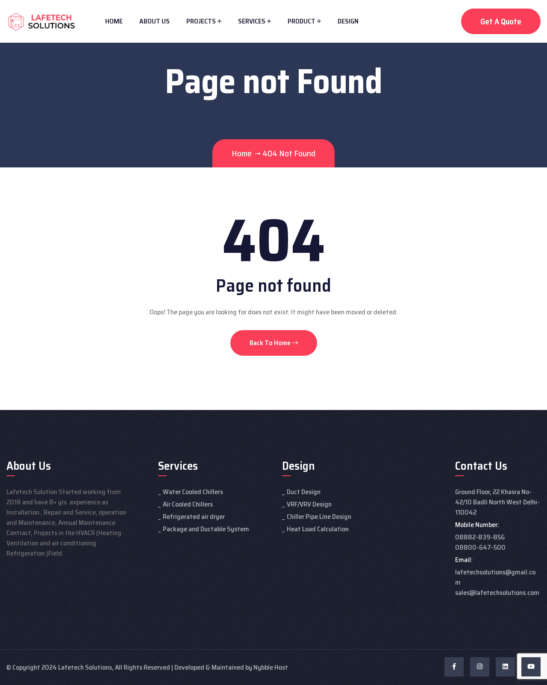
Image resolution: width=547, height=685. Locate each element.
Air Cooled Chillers (188, 504)
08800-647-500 (480, 547)
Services (251, 21)
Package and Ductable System (206, 529)
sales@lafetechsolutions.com (497, 592)
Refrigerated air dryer (194, 516)
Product (301, 21)
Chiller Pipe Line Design (319, 516)
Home (114, 21)
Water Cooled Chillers (193, 491)
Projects (201, 21)
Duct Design (304, 491)
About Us (154, 21)
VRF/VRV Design (309, 504)
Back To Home (271, 342)
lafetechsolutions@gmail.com (495, 577)
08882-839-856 (480, 537)
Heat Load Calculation (318, 529)
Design (348, 21)
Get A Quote (500, 21)
